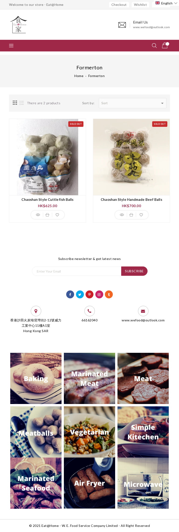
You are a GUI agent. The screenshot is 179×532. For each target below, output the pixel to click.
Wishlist (140, 5)
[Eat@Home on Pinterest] (89, 294)
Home (78, 76)
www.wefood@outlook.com (151, 27)
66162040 (89, 320)
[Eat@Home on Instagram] (99, 294)
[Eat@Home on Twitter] (80, 294)
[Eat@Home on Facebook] (70, 294)
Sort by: (88, 103)
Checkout (119, 5)
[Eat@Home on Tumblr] (109, 294)
